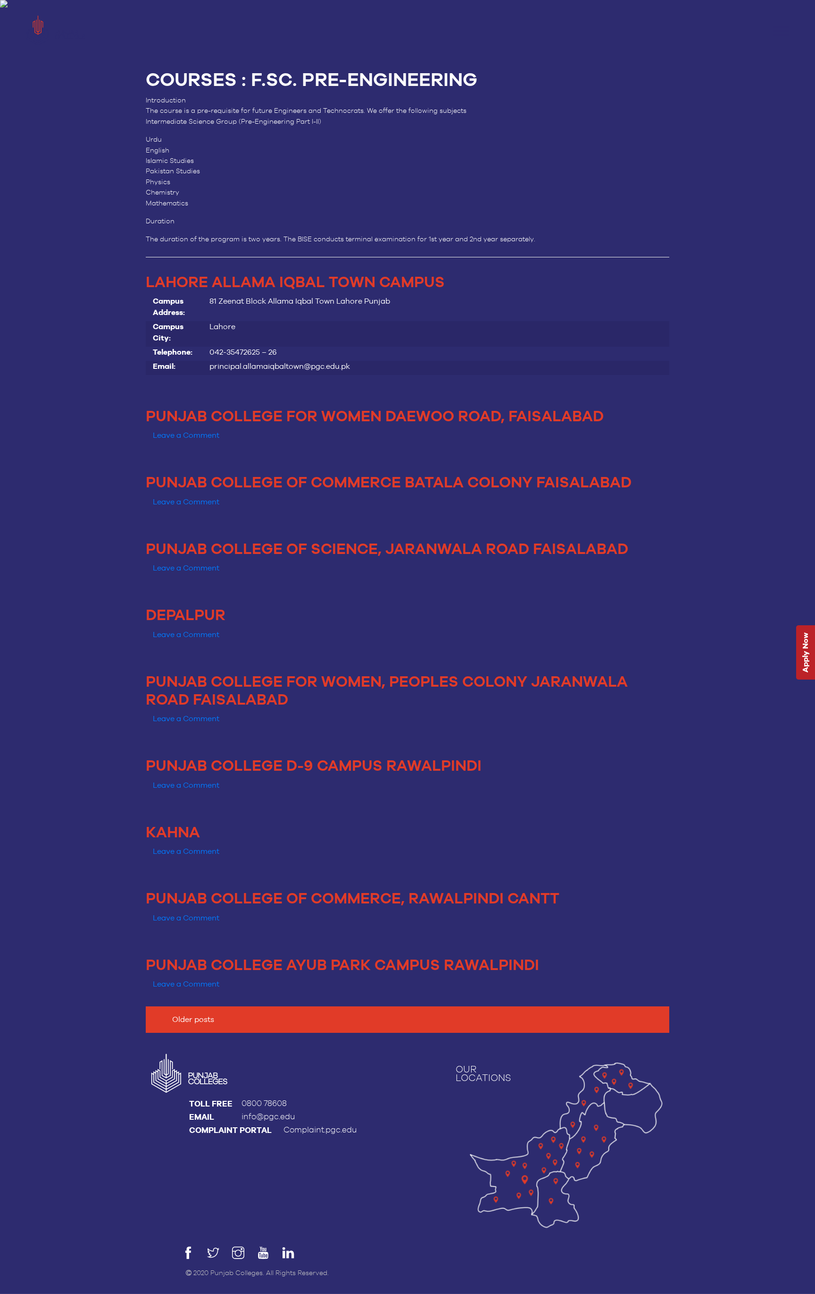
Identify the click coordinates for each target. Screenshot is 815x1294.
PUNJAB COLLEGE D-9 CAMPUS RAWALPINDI (314, 766)
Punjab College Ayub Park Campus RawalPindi (342, 965)
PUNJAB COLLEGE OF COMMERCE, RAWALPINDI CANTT (352, 899)
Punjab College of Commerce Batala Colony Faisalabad (389, 483)
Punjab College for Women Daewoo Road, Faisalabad (375, 417)
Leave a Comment (186, 435)
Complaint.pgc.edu (320, 1130)
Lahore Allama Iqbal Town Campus (295, 282)
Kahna (173, 833)
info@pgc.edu (268, 1117)
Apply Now (805, 653)
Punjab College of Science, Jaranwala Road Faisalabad (387, 549)
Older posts (193, 1019)
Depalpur (185, 615)
